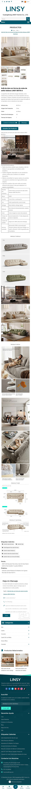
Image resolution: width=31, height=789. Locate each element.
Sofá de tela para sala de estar (11, 553)
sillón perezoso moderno (7, 740)
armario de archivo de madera (9, 746)
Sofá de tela (20, 544)
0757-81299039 (7, 769)
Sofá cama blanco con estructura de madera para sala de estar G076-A (21, 669)
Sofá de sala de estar (9, 544)
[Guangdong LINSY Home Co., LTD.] (15, 8)
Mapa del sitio (5, 727)
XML (2, 730)
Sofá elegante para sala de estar (11, 547)
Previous (0, 661)
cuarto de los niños (6, 637)
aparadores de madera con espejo (10, 743)
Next (28, 661)
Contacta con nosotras (9, 122)
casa (2, 716)
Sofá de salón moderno (9, 550)
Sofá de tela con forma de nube (11, 556)
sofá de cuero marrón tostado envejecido (11, 751)
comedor (3, 634)
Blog (2, 725)
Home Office (4, 641)
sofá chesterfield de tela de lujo (9, 738)
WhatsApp (24, 122)
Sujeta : (15, 592)
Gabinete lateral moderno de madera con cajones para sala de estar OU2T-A (14, 571)
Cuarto (2, 630)
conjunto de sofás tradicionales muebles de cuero (14, 754)
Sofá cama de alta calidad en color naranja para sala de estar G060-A (7, 669)
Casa (14, 30)
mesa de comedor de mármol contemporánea (13, 749)
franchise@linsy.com (8, 772)
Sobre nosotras (5, 719)
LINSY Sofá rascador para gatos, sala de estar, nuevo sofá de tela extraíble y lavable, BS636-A (15, 565)
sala (2, 627)
